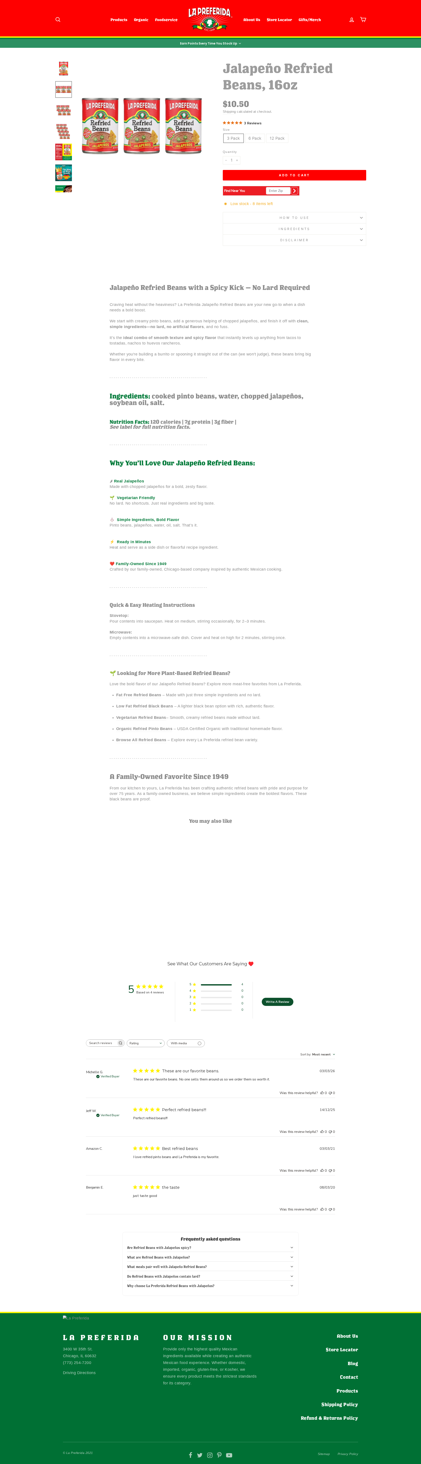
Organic (141, 19)
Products (119, 19)
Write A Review (277, 1002)
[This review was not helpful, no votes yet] (330, 1093)
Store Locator (279, 19)
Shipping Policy (339, 1404)
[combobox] (146, 1043)
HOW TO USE (294, 218)
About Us (251, 19)
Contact (349, 1377)
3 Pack (233, 138)
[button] (210, 43)
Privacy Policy (348, 1454)
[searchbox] (101, 1043)
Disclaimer (294, 240)
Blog (353, 1363)
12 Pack (277, 138)
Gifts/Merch (310, 19)
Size (226, 129)
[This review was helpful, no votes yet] (322, 1093)
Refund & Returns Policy (329, 1418)
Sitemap (324, 1454)
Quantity (230, 152)
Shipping (229, 111)
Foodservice (166, 19)
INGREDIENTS (294, 229)
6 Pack (255, 138)
